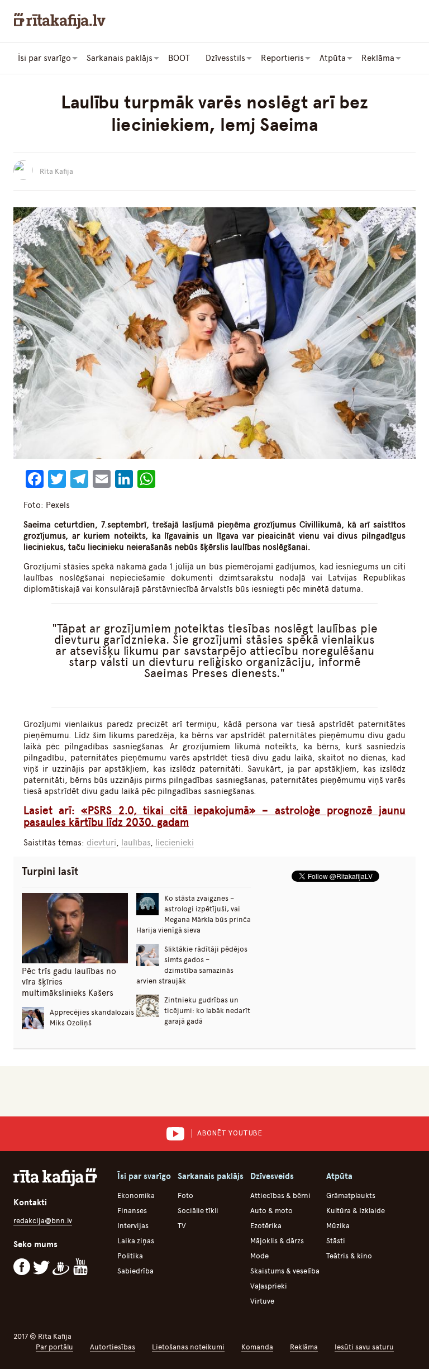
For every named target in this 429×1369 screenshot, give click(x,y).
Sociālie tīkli (198, 1210)
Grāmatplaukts (350, 1195)
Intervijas (133, 1225)
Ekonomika (136, 1195)
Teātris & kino (349, 1256)
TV (182, 1225)
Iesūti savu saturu (364, 1347)
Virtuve (262, 1301)
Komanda (257, 1347)
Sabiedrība (135, 1271)
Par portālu (54, 1347)
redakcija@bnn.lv (42, 1220)
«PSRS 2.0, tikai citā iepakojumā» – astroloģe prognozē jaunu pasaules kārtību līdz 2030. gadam (214, 816)
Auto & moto (271, 1210)
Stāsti (335, 1241)
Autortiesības (112, 1347)
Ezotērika (266, 1225)
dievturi (101, 843)
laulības (135, 843)
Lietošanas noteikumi (188, 1347)
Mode (259, 1256)
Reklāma (304, 1347)
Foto (185, 1195)
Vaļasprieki (268, 1286)
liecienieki (174, 843)
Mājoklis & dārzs (277, 1241)
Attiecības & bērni (280, 1195)
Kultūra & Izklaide (355, 1210)
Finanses (132, 1210)
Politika (130, 1256)
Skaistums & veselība (285, 1271)
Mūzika (338, 1225)
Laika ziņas (135, 1241)
